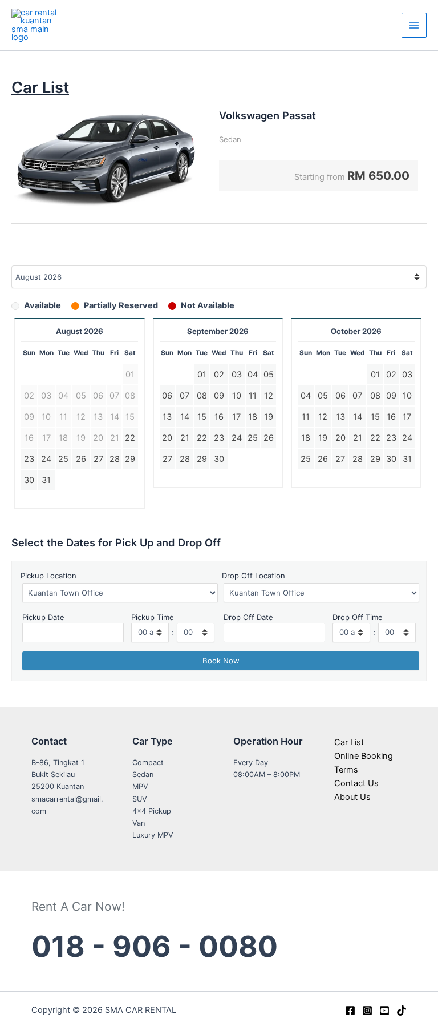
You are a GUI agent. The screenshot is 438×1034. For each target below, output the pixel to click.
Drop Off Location (253, 575)
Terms (346, 770)
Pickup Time (152, 617)
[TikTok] (401, 1010)
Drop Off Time (357, 617)
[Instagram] (367, 1010)
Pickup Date (43, 617)
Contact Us (356, 783)
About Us (352, 797)
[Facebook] (350, 1010)
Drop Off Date (248, 617)
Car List (349, 742)
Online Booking (363, 756)
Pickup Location (48, 575)
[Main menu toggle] (414, 25)
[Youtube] (384, 1010)
